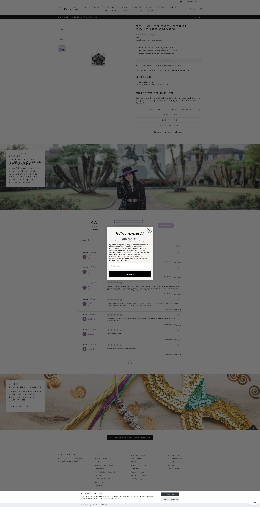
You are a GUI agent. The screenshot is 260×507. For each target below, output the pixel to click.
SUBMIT (130, 274)
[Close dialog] (149, 230)
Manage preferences (170, 499)
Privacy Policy (114, 260)
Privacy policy (86, 505)
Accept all (170, 494)
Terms (124, 260)
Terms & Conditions (99, 505)
